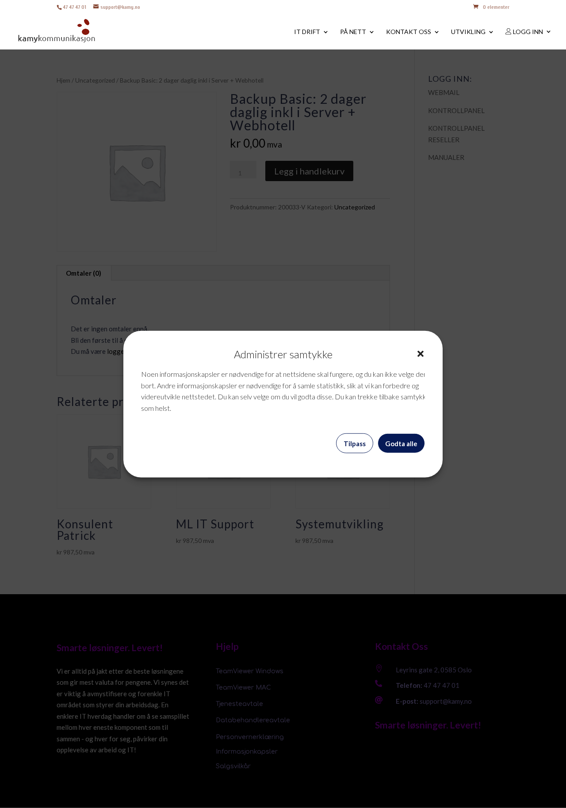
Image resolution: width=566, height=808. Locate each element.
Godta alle (401, 443)
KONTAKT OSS (408, 32)
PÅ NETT (353, 32)
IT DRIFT (307, 32)
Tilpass (355, 443)
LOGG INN (527, 31)
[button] (420, 353)
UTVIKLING (468, 32)
